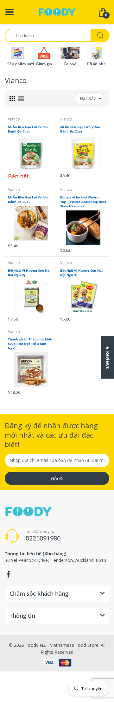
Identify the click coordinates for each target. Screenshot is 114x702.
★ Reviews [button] (108, 357)
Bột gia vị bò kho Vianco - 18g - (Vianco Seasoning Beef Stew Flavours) (83, 201)
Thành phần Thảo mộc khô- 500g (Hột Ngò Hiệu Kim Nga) (30, 343)
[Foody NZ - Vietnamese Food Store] (57, 12)
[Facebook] (8, 574)
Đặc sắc (88, 98)
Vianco (14, 119)
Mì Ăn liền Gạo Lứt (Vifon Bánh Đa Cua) (28, 129)
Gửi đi (57, 478)
